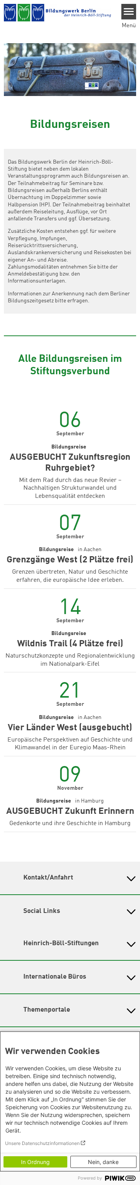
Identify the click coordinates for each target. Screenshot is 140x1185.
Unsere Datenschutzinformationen (42, 1143)
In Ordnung (35, 1162)
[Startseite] (57, 13)
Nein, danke (103, 1162)
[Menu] (128, 11)
